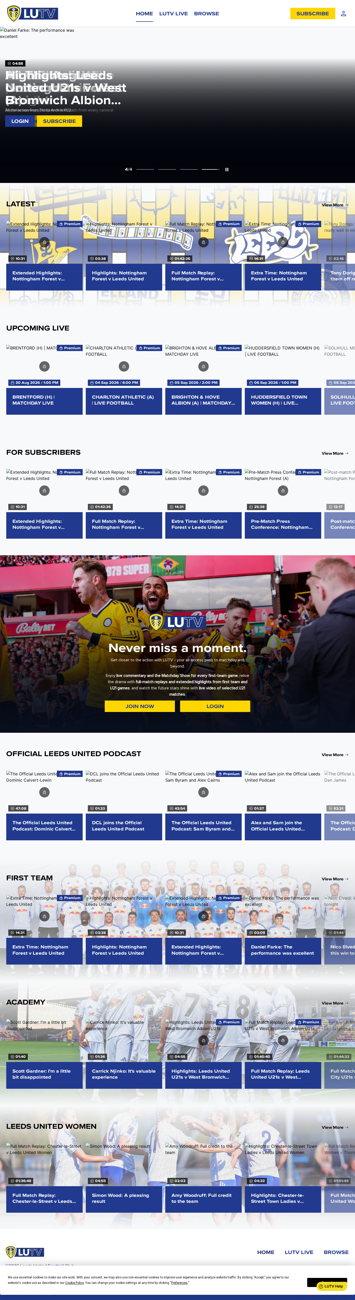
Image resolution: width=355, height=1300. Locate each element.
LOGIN (44, 242)
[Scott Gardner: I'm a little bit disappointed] (44, 1054)
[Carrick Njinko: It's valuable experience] (124, 1054)
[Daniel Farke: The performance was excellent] (283, 930)
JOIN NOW (140, 706)
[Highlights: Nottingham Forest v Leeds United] (124, 256)
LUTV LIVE (173, 13)
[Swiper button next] (347, 255)
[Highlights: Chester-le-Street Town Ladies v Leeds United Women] (283, 1178)
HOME (144, 13)
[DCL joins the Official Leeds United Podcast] (124, 805)
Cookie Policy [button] (74, 1283)
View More (333, 205)
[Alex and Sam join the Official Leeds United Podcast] (283, 805)
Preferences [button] (179, 1283)
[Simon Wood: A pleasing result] (124, 1178)
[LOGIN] (343, 13)
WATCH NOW (29, 121)
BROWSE (206, 13)
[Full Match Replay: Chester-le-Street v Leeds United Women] (44, 1178)
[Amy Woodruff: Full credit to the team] (203, 1178)
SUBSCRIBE (313, 13)
